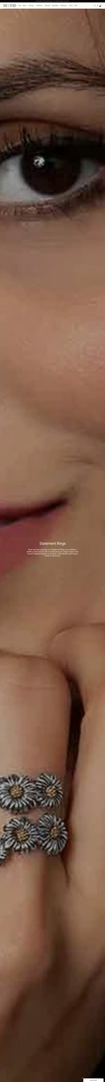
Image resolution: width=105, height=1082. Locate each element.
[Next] (72, 1)
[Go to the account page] (97, 5)
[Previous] (32, 1)
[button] (93, 1080)
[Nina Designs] (10, 5)
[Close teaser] (83, 1078)
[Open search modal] (94, 5)
